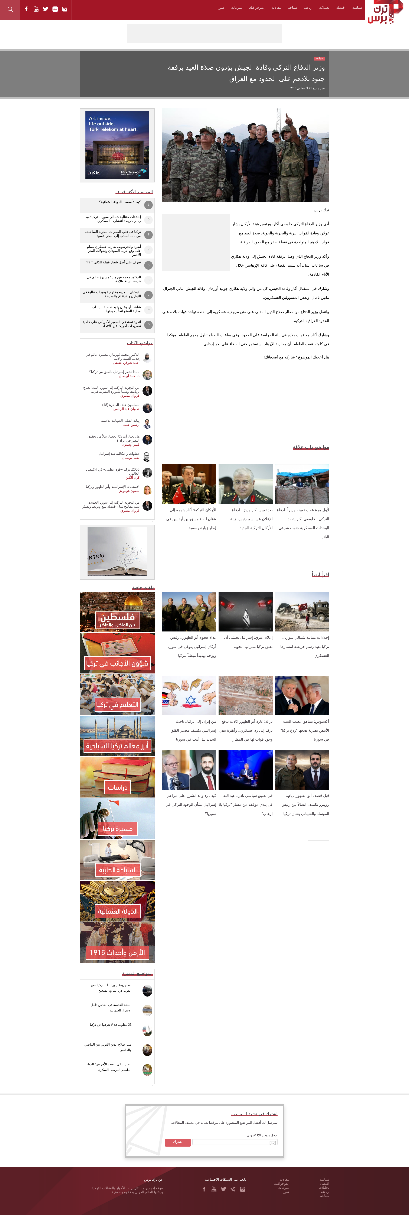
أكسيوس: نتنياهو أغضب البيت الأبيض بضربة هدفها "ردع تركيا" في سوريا (305, 730)
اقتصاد (341, 7)
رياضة (308, 7)
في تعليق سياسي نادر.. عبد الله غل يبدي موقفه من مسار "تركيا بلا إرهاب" (246, 804)
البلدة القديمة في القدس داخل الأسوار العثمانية (111, 1007)
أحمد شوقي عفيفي (126, 362)
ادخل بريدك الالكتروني (262, 1135)
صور (221, 7)
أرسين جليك (131, 424)
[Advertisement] (196, 240)
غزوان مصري (130, 395)
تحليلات (324, 7)
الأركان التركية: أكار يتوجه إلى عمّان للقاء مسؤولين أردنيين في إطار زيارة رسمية (191, 519)
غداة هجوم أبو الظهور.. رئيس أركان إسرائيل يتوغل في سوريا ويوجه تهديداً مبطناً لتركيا (191, 646)
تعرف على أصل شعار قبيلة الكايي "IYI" (113, 262)
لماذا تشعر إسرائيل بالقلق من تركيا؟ (114, 372)
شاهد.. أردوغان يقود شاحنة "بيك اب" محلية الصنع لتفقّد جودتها (116, 309)
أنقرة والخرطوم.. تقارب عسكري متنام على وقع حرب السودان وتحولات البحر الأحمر (114, 251)
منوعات (236, 7)
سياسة (357, 7)
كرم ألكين (132, 477)
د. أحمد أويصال (129, 376)
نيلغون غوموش (129, 491)
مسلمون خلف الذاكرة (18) (121, 405)
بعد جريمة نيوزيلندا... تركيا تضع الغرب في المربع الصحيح (111, 987)
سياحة (292, 7)
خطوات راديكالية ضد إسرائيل (119, 453)
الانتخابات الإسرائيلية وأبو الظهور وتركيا (113, 486)
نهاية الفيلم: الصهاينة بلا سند (120, 420)
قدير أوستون (131, 444)
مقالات (276, 7)
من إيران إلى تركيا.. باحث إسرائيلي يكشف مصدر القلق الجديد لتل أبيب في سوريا (193, 730)
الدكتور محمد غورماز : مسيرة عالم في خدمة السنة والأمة (114, 279)
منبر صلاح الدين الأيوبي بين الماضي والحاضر (107, 1047)
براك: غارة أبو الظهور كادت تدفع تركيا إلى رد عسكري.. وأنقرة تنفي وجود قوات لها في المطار (246, 730)
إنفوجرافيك (257, 7)
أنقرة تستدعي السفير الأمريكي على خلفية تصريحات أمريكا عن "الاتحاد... (111, 324)
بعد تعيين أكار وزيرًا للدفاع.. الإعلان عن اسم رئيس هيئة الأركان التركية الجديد (251, 519)
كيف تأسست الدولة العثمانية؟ (120, 202)
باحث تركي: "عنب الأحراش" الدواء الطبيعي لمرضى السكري (108, 1067)
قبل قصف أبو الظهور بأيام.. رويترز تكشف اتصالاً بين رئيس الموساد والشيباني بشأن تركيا (305, 804)
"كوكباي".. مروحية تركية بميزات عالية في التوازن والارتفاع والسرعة (112, 294)
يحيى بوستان (131, 457)
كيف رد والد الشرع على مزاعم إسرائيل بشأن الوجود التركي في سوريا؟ (191, 804)
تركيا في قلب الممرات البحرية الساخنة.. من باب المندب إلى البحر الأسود (113, 234)
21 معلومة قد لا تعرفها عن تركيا (110, 1024)
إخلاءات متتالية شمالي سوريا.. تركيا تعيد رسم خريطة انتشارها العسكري (304, 646)
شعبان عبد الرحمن (126, 409)
